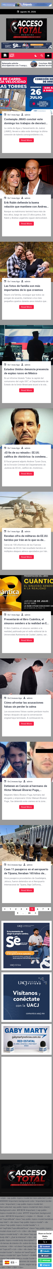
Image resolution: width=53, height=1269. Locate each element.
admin (27, 115)
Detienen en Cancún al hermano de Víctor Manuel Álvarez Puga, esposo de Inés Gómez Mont (25, 788)
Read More (26, 140)
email (46, 1256)
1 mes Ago (15, 115)
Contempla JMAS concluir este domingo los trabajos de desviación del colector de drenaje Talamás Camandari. (26, 121)
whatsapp (46, 1260)
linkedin (46, 1251)
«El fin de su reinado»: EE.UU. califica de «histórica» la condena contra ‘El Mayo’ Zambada (25, 455)
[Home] (5, 55)
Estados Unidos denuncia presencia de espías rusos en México (26, 371)
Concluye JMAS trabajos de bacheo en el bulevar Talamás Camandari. (32, 64)
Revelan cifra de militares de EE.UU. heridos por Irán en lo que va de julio (26, 538)
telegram (46, 1265)
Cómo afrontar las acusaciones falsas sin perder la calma (23, 704)
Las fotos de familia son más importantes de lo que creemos (23, 288)
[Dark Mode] (36, 55)
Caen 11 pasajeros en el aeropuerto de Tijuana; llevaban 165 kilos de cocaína (26, 871)
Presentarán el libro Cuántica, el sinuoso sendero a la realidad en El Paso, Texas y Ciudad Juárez (25, 621)
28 (29, 913)
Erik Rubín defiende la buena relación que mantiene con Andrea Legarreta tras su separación (25, 205)
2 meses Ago (16, 698)
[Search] (42, 55)
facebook (46, 1246)
